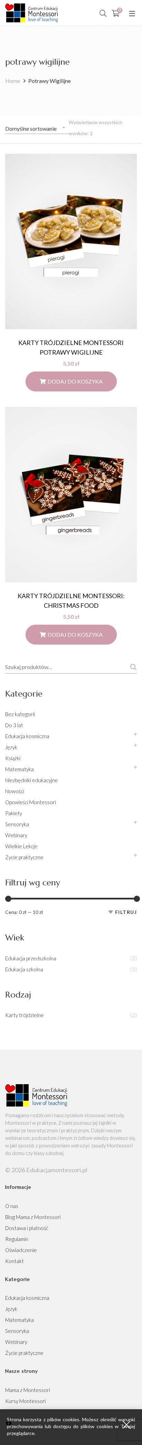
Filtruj (126, 912)
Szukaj (132, 667)
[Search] (103, 13)
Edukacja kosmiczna (27, 736)
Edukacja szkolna (24, 969)
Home (12, 80)
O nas (11, 1206)
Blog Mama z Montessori (33, 1217)
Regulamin (16, 1239)
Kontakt (14, 1261)
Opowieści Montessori (30, 802)
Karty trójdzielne (24, 1015)
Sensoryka (17, 824)
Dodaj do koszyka (75, 381)
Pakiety (13, 813)
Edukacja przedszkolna (30, 958)
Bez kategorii (20, 714)
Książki (12, 758)
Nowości (14, 791)
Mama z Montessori (27, 1390)
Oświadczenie (21, 1250)
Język (11, 747)
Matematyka (19, 769)
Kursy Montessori (25, 1401)
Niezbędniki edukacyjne (31, 780)
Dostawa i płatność (26, 1228)
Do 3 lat (14, 725)
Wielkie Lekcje (21, 846)
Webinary (16, 835)
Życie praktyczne (24, 857)
